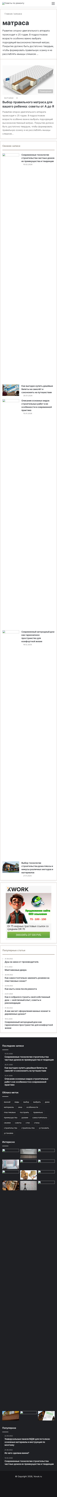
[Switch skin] (47, 4)
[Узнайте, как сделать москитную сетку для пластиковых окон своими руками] (46, 1153)
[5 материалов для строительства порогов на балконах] (28, 1153)
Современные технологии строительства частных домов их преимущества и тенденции (37, 157)
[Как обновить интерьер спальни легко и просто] (10, 1164)
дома (47, 1102)
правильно (38, 1112)
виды (17, 1102)
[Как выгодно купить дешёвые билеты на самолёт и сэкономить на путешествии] (10, 390)
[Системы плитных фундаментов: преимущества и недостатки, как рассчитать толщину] (10, 1175)
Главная (8, 14)
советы (18, 1123)
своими (7, 1123)
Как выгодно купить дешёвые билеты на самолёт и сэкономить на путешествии (37, 389)
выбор (26, 1102)
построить (24, 1112)
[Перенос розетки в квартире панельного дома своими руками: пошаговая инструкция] (10, 1153)
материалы (9, 1107)
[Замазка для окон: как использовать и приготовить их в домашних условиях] (10, 1185)
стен (28, 1123)
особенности (32, 1107)
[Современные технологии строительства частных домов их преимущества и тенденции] (10, 267)
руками (25, 1117)
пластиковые (10, 1112)
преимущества (10, 1117)
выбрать (37, 1102)
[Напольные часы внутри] (46, 1175)
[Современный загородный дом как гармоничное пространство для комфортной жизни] (10, 744)
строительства (10, 1128)
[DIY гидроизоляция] (46, 1295)
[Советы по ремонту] (13, 3)
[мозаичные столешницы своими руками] (28, 1416)
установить (44, 1128)
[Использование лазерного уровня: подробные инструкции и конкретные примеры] (28, 1185)
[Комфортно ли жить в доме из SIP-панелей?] (28, 1164)
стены (37, 1123)
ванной (7, 1102)
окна (20, 1107)
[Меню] (53, 4)
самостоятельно (39, 1117)
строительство (28, 1128)
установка (8, 1133)
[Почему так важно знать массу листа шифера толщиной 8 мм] (46, 1164)
